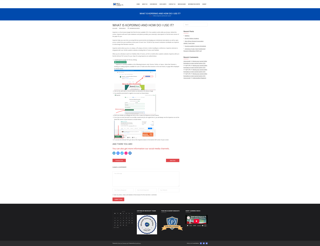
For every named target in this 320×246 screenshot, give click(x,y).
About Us (144, 4)
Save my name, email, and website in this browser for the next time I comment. (135, 195)
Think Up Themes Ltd (123, 243)
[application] (197, 221)
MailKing (187, 35)
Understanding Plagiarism (199, 78)
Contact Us (172, 4)
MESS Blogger (182, 4)
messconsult (122, 28)
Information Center (194, 4)
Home (138, 4)
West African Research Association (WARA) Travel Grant (194, 42)
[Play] (188, 225)
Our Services (153, 4)
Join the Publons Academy (192, 38)
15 (120, 220)
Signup (204, 4)
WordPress (138, 243)
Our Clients (163, 4)
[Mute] (203, 225)
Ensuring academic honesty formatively (195, 46)
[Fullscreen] (205, 225)
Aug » (117, 227)
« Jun (114, 227)
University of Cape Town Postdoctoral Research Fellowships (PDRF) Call (194, 50)
